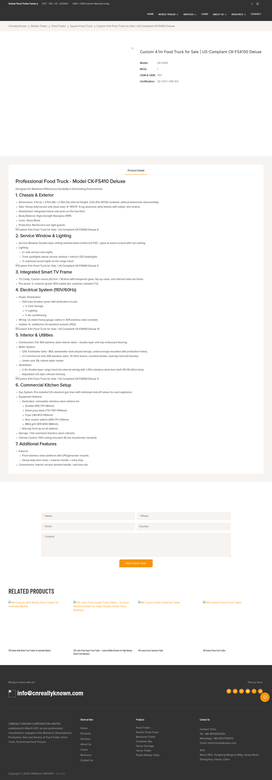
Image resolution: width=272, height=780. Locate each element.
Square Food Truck (81, 26)
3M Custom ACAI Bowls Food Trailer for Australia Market (29, 650)
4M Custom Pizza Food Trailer (214, 650)
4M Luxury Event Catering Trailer (150, 650)
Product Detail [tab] (136, 170)
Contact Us (86, 760)
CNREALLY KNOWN (41, 773)
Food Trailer (58, 26)
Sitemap (60, 773)
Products (85, 733)
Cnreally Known (17, 26)
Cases (84, 749)
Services (85, 739)
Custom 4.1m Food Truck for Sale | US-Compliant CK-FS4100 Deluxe (136, 26)
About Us (85, 744)
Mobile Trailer (39, 26)
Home (84, 728)
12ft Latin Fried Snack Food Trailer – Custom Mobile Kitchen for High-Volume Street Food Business (102, 652)
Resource (85, 755)
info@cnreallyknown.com (50, 693)
